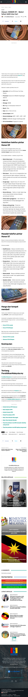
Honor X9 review (20, 432)
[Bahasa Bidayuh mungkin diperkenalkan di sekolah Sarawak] (14, 549)
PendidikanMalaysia (9, 16)
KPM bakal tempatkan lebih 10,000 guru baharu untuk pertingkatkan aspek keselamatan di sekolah (14, 504)
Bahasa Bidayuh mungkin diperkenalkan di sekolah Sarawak (14, 560)
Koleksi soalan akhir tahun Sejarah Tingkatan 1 (7, 450)
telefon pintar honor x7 (13, 434)
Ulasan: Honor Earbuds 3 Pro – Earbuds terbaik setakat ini (21, 450)
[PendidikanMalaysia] (2, 17)
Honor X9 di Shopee (8, 327)
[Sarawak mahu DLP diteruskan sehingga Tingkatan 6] (5, 625)
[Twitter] (16, 681)
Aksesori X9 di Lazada (8, 336)
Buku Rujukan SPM (7, 409)
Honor (6, 432)
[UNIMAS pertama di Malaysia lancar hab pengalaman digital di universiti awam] (5, 634)
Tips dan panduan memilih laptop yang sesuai (14, 427)
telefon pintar (4, 434)
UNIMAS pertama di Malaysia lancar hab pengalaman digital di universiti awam (18, 635)
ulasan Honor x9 (22, 434)
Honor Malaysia (12, 432)
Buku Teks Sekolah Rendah (10, 420)
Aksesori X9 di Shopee (8, 339)
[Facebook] (12, 681)
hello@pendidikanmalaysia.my (17, 677)
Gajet (10, 7)
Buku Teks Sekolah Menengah (10, 417)
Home (2, 7)
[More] (20, 21)
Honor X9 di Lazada (8, 325)
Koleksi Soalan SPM (8, 412)
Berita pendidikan (13, 500)
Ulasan (6, 7)
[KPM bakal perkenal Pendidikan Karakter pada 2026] (14, 521)
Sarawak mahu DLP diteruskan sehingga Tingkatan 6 (18, 626)
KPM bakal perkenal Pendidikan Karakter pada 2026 (14, 532)
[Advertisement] (14, 58)
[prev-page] (2, 565)
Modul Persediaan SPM (9, 415)
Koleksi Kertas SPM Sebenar (10, 407)
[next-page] (5, 565)
